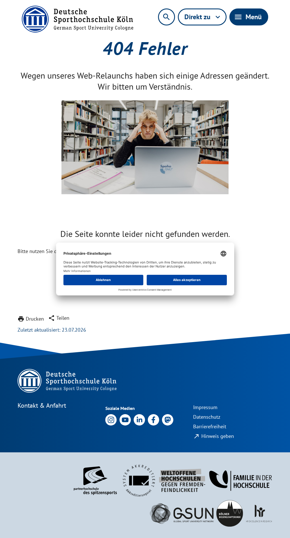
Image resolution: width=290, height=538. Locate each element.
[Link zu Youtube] (125, 419)
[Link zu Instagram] (111, 419)
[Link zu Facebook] (153, 419)
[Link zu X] (167, 419)
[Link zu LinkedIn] (139, 419)
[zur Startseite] (77, 19)
